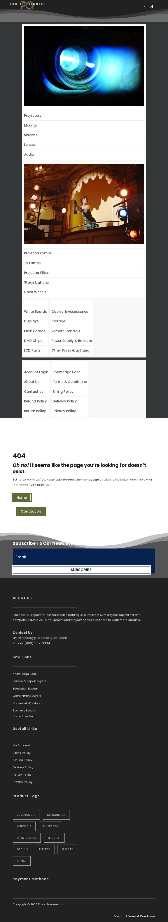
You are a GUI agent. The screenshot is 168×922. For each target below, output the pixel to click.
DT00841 (54, 838)
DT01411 (22, 849)
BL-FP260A (50, 826)
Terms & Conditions (141, 916)
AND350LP (24, 826)
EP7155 (21, 861)
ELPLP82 (67, 849)
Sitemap (120, 916)
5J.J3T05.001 (26, 815)
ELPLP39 (44, 849)
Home (21, 497)
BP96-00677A (27, 838)
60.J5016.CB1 (56, 815)
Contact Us (31, 511)
